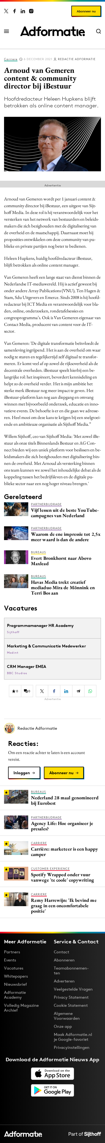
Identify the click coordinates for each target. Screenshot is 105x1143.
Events (10, 960)
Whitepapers (16, 976)
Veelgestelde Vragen (73, 989)
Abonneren (64, 960)
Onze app (63, 1026)
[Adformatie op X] (6, 11)
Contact (61, 951)
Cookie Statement (71, 1005)
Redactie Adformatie (77, 59)
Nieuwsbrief (15, 984)
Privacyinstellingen (71, 1047)
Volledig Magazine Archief (21, 1008)
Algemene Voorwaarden (67, 1016)
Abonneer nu (86, 11)
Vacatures (13, 968)
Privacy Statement (71, 997)
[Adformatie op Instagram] (31, 11)
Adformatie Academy (15, 995)
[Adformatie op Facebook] (14, 11)
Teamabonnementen (71, 970)
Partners (12, 951)
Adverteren (64, 981)
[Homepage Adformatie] (52, 31)
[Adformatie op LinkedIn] (23, 11)
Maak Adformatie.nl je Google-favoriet (73, 1037)
